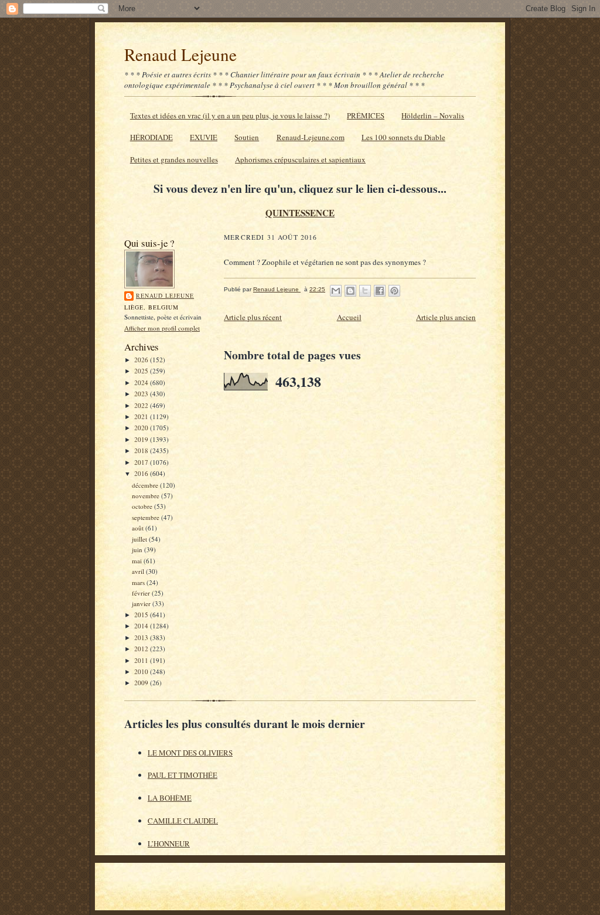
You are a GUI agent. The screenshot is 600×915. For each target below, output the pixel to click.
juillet (140, 539)
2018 (142, 450)
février (142, 593)
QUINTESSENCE (300, 212)
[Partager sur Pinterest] (394, 291)
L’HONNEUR (169, 843)
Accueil (349, 317)
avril (139, 571)
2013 (142, 637)
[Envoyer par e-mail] (336, 291)
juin (138, 549)
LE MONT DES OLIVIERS (190, 752)
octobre (143, 506)
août (138, 527)
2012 (142, 648)
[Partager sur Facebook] (380, 291)
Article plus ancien (446, 317)
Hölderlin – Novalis (432, 115)
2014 (142, 625)
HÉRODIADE (151, 137)
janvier (142, 603)
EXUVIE (203, 137)
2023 (142, 393)
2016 (142, 473)
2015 (142, 614)
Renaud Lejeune (180, 54)
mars (139, 582)
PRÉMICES (365, 115)
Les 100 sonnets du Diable (403, 137)
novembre (146, 495)
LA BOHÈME (170, 797)
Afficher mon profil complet (162, 328)
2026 (142, 359)
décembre (146, 485)
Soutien (246, 137)
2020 (142, 427)
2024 (142, 382)
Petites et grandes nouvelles (174, 159)
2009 (142, 682)
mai (138, 560)
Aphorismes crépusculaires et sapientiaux (300, 159)
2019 (142, 439)
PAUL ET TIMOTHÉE (182, 775)
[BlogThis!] (350, 291)
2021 (142, 416)
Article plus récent (253, 317)
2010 (142, 671)
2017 (142, 462)
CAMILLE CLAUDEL (183, 820)
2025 (142, 370)
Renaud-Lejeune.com (311, 137)
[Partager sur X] (365, 291)
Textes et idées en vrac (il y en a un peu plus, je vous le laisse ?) (230, 115)
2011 (142, 660)
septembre (146, 517)
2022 (142, 405)
